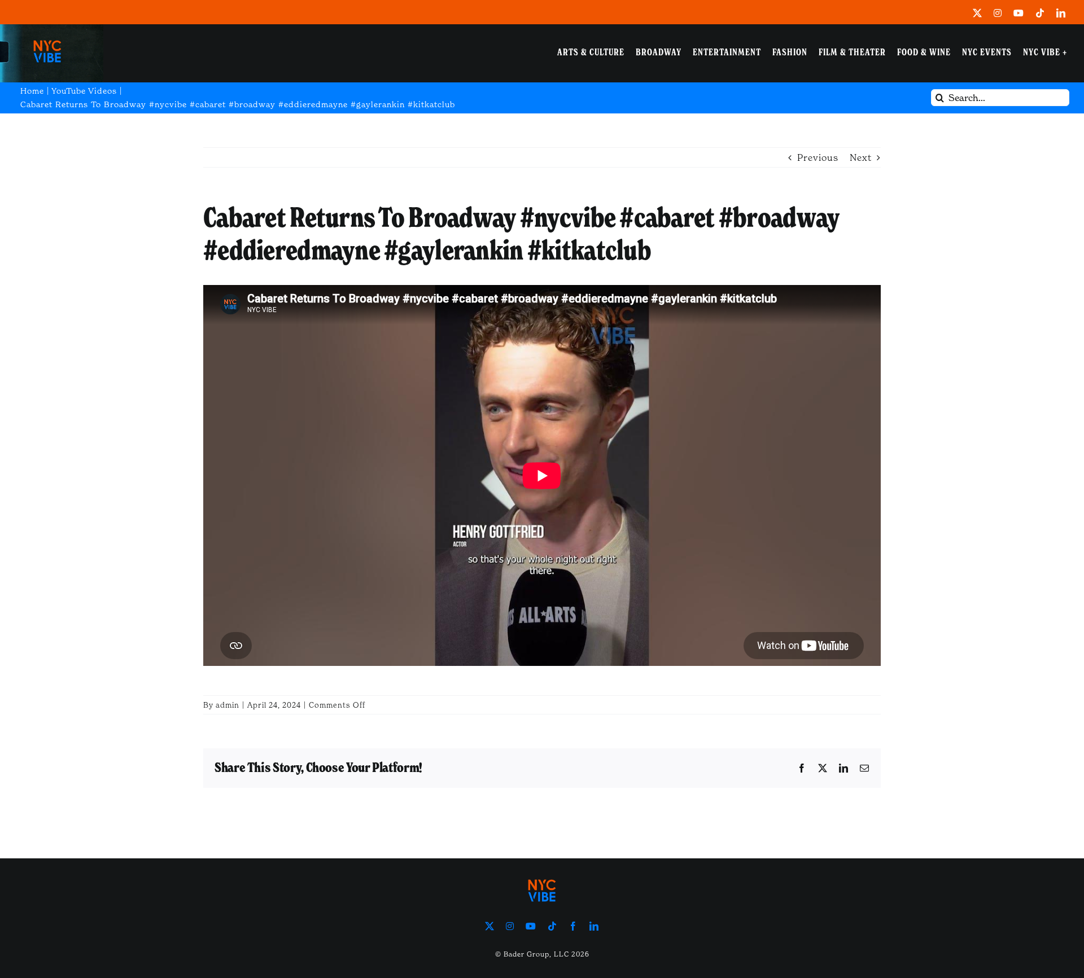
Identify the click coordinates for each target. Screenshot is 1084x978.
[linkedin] (1061, 12)
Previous (817, 157)
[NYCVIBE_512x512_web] (47, 36)
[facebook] (573, 926)
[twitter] (977, 12)
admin (227, 704)
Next (861, 157)
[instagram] (998, 12)
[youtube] (1018, 12)
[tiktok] (1040, 12)
